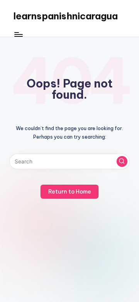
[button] (122, 161)
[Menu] (18, 35)
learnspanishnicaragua (65, 16)
